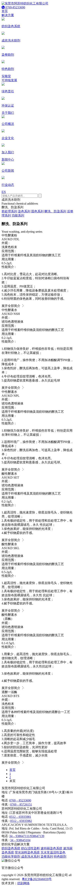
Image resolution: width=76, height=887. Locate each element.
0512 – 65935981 (20, 816)
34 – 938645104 (20, 840)
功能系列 (18, 215)
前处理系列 (9, 211)
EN (4, 191)
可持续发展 (9, 80)
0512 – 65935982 (21, 821)
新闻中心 (8, 159)
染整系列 (47, 856)
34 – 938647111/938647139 (26, 836)
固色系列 (37, 211)
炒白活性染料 (30, 848)
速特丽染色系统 (51, 848)
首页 (5, 11)
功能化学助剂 (11, 856)
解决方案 (8, 15)
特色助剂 (60, 856)
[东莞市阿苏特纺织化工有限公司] (25, 3)
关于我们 (8, 112)
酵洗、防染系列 (55, 211)
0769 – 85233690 (20, 800)
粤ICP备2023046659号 (37, 879)
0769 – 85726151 (21, 804)
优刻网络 (23, 883)
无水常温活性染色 (53, 852)
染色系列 (24, 211)
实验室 (6, 76)
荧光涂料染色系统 (27, 852)
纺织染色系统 (11, 848)
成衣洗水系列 (30, 856)
